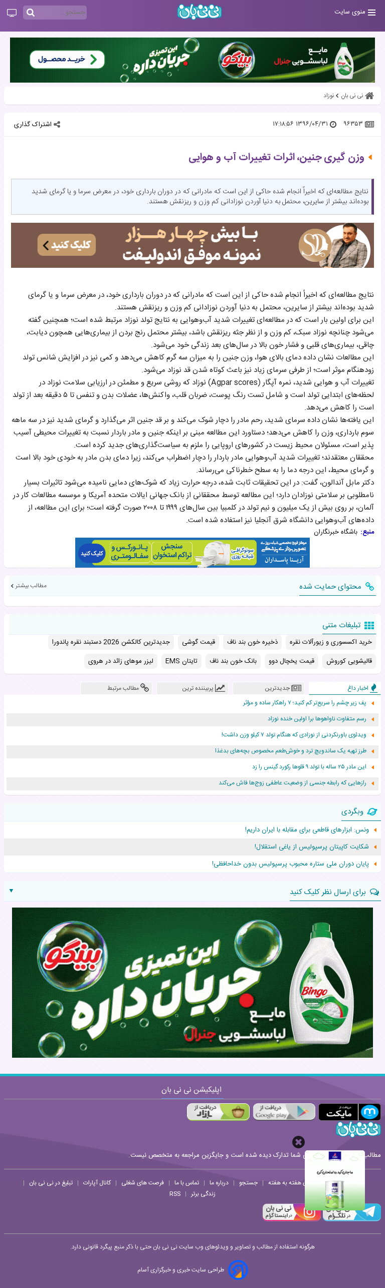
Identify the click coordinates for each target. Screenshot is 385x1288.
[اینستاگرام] (292, 1219)
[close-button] (298, 1142)
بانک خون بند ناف (233, 661)
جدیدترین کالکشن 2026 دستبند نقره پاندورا (111, 642)
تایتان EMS (181, 661)
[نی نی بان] (199, 12)
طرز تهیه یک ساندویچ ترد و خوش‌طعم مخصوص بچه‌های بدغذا (290, 751)
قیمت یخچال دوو (291, 661)
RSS (174, 1194)
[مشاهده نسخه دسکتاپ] (12, 13)
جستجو (248, 1183)
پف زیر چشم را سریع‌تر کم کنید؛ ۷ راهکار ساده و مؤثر (304, 703)
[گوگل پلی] (284, 1112)
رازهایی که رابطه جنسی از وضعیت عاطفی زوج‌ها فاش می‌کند (292, 783)
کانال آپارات (97, 1183)
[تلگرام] (351, 1219)
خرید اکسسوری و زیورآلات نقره (331, 642)
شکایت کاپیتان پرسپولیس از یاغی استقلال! (312, 846)
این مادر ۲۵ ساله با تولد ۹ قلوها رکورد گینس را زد (309, 767)
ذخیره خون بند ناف (252, 642)
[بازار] (218, 1112)
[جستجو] (30, 13)
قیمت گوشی (198, 642)
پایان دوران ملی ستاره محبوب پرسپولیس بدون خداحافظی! (290, 864)
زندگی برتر (203, 1194)
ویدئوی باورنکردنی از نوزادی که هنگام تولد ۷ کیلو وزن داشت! (294, 735)
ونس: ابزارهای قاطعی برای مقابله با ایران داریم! (307, 829)
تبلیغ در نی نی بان (51, 1183)
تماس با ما (186, 1183)
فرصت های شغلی (142, 1183)
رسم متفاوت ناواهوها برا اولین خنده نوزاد (317, 719)
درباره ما (219, 1183)
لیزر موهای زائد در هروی (120, 661)
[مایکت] (349, 1112)
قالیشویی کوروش (349, 661)
